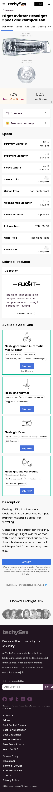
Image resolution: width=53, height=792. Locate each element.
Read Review (27, 371)
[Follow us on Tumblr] (17, 700)
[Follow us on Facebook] (5, 700)
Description (44, 26)
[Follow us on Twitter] (12, 700)
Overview (7, 26)
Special (38, 4)
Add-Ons (30, 26)
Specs (18, 26)
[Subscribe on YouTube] (29, 700)
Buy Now (27, 366)
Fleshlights (9, 10)
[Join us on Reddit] (22, 700)
